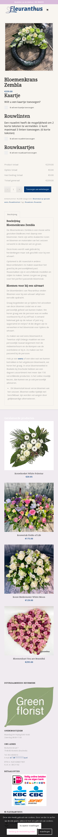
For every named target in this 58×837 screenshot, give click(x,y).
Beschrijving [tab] (12, 214)
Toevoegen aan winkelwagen (37, 189)
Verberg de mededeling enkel (22, 831)
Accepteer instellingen (29, 825)
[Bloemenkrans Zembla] (29, 47)
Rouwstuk (37, 202)
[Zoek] (34, 9)
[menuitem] (34, 9)
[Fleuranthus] (24, 9)
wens (20, 358)
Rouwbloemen (14, 202)
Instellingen (45, 831)
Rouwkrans (29, 202)
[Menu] (41, 9)
